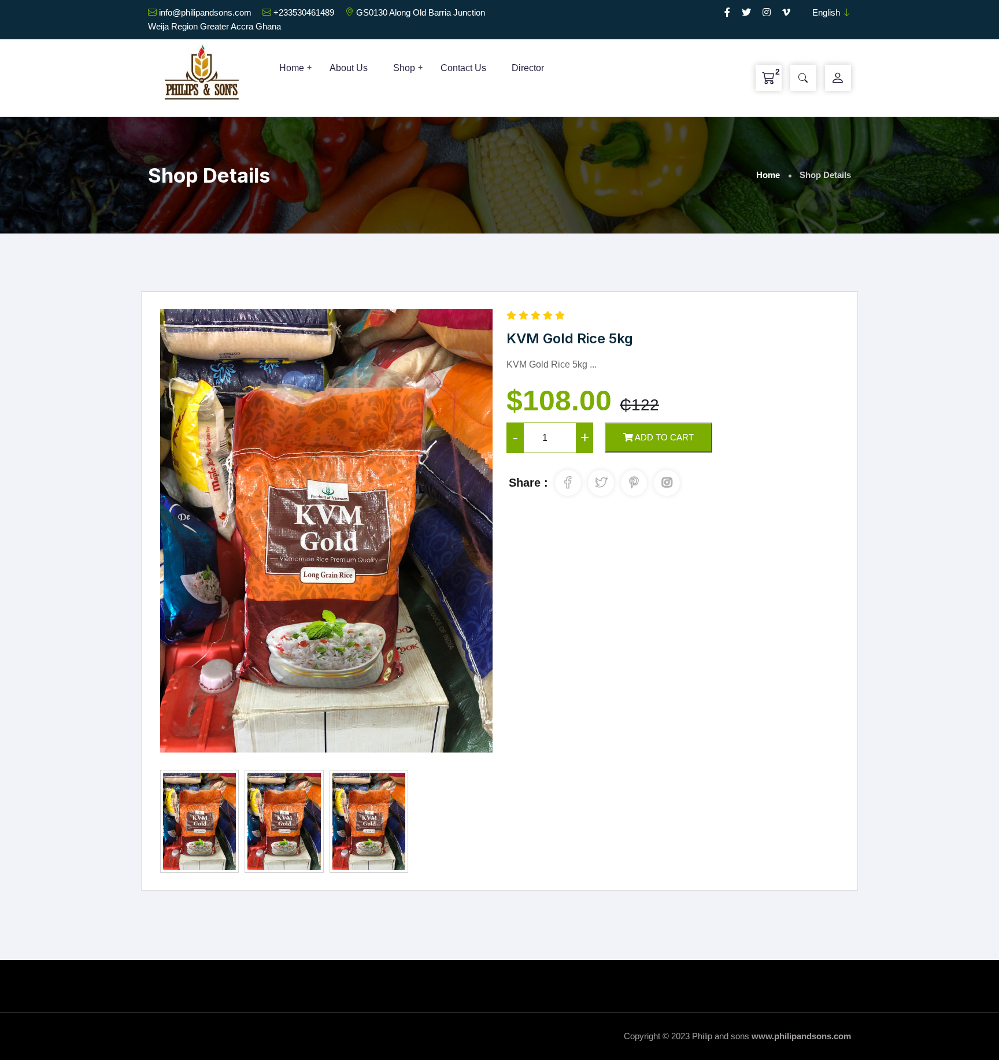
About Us (349, 68)
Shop (404, 68)
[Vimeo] (786, 12)
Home (291, 68)
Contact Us (463, 68)
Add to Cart (663, 437)
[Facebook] (727, 12)
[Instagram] (767, 12)
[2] (768, 77)
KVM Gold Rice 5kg (569, 338)
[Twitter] (746, 12)
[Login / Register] (838, 78)
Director (528, 68)
